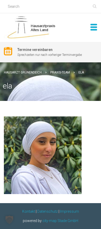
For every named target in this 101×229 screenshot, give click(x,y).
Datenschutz (47, 211)
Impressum (69, 211)
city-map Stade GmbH (60, 221)
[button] (9, 219)
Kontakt (28, 211)
